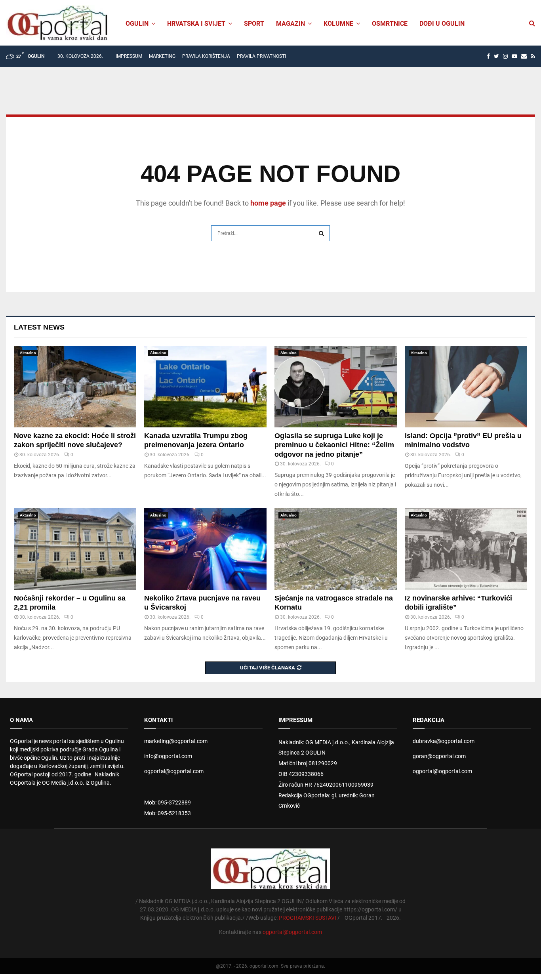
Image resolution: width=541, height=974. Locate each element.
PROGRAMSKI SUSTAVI (307, 918)
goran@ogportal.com (439, 756)
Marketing (162, 56)
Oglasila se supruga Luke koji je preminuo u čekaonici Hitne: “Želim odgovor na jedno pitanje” (334, 445)
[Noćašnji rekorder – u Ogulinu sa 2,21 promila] (75, 549)
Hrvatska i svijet (196, 23)
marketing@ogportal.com (176, 741)
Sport (254, 23)
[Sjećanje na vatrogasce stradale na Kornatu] (335, 549)
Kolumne (338, 23)
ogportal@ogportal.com (174, 771)
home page (268, 203)
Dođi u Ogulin (442, 23)
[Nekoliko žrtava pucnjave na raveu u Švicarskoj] (205, 549)
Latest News (39, 327)
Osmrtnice (390, 23)
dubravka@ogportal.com (443, 741)
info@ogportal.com (168, 756)
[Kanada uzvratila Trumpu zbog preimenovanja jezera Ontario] (205, 386)
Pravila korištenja (206, 56)
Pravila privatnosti (261, 56)
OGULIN (137, 23)
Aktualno (28, 353)
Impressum (129, 56)
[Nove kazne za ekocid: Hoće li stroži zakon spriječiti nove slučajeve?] (75, 386)
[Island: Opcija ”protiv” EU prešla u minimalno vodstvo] (466, 386)
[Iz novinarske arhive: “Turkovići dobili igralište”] (466, 549)
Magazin (290, 23)
